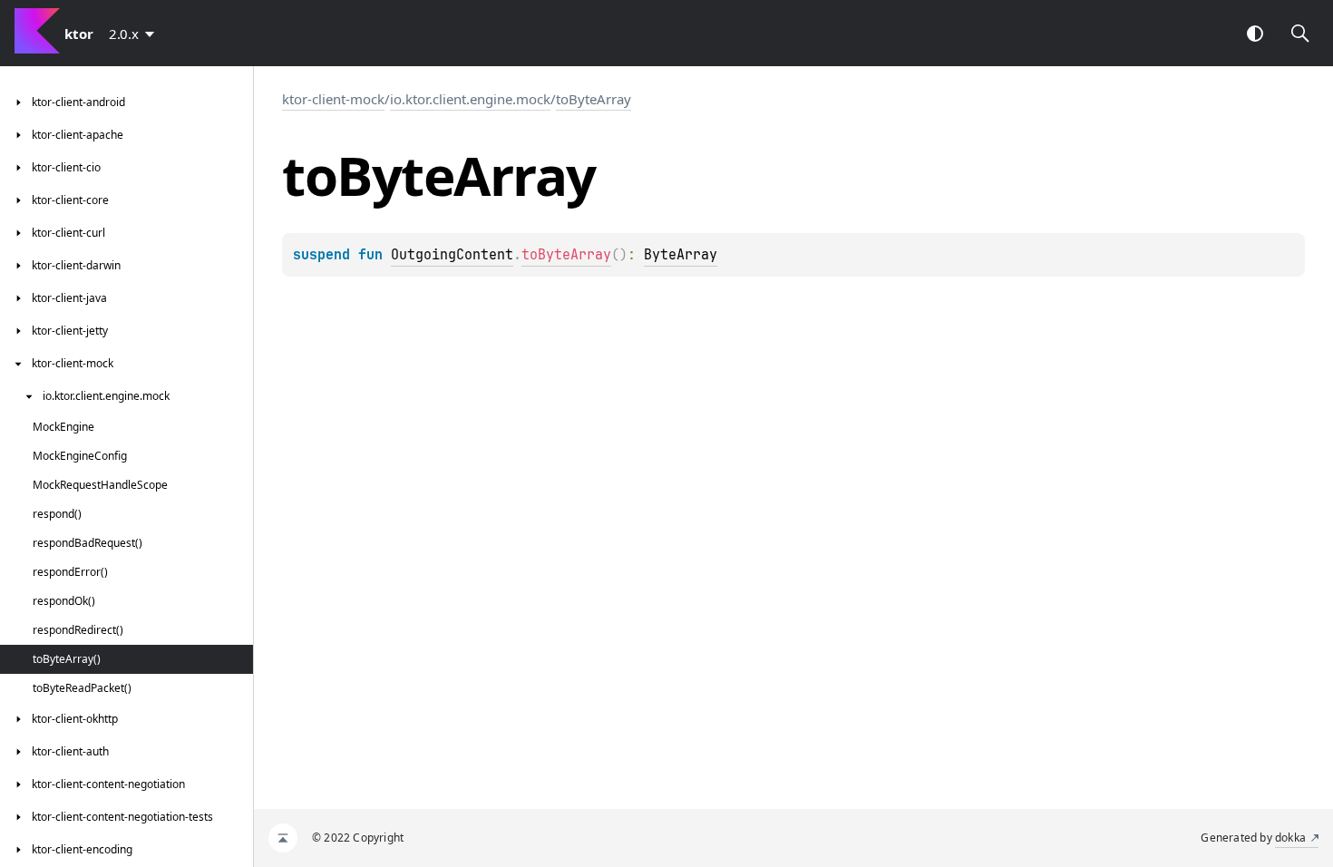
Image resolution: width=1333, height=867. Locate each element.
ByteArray (680, 255)
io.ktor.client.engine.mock (470, 99)
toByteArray (593, 99)
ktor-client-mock (333, 99)
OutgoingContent (452, 255)
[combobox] (135, 33)
